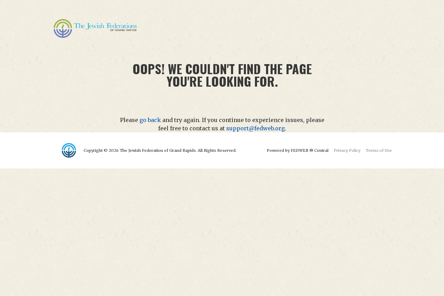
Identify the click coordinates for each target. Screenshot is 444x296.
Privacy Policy (347, 150)
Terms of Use (379, 150)
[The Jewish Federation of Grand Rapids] (95, 28)
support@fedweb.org (255, 128)
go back (150, 119)
